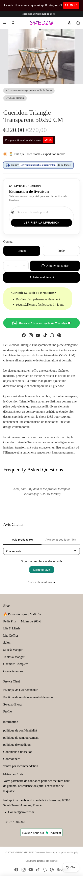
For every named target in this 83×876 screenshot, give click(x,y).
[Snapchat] (52, 335)
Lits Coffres (10, 635)
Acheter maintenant (41, 277)
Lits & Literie (11, 628)
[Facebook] (23, 335)
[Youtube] (37, 335)
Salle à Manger (12, 649)
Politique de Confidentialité (20, 690)
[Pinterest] (59, 335)
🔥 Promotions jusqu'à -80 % (22, 614)
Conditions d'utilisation (17, 752)
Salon (6, 642)
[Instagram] (30, 335)
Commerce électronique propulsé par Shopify (56, 852)
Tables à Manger (13, 657)
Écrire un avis (41, 569)
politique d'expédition (17, 744)
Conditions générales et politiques (42, 860)
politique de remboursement (20, 737)
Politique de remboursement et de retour (28, 697)
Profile (7, 711)
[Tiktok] (45, 335)
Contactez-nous (13, 671)
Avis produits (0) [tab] (22, 539)
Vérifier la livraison (42, 222)
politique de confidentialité (20, 730)
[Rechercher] (13, 22)
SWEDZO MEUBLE (23, 852)
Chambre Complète (15, 664)
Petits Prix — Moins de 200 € (22, 621)
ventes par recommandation (20, 766)
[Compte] (69, 22)
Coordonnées (11, 759)
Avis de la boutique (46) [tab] (61, 539)
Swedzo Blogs (12, 704)
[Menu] (4, 22)
